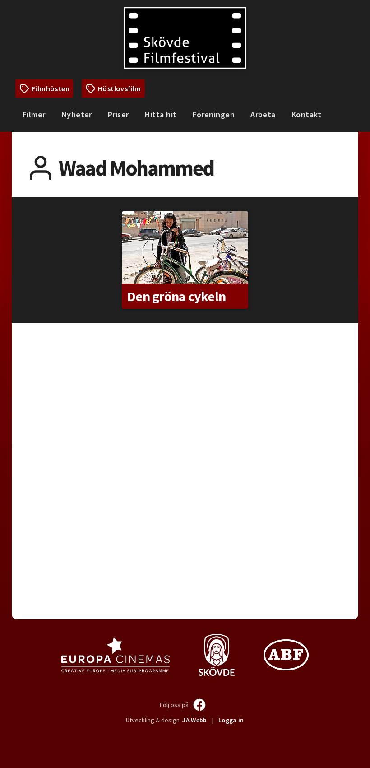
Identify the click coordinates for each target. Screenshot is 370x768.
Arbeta (263, 114)
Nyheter (76, 114)
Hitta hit (161, 114)
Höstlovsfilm (119, 88)
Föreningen (214, 114)
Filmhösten (50, 88)
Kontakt (306, 114)
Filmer (34, 114)
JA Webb (194, 720)
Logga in (231, 720)
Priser (118, 114)
